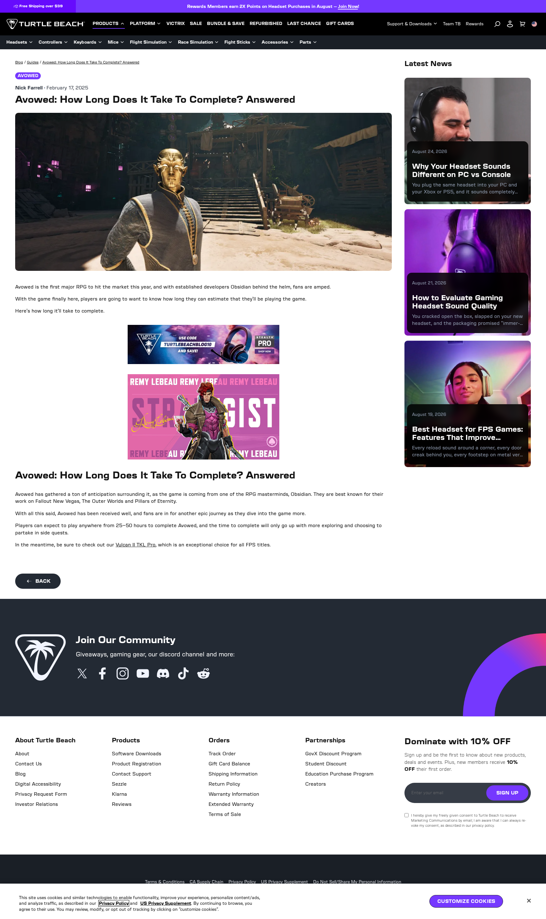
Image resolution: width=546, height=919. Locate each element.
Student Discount (326, 763)
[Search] (497, 24)
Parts (305, 42)
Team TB (452, 24)
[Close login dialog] (331, 606)
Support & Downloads (409, 24)
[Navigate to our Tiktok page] (183, 674)
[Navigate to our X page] (82, 674)
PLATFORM (142, 23)
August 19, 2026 (429, 414)
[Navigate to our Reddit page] (203, 674)
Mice (113, 42)
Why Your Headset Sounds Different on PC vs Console (461, 170)
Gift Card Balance (229, 763)
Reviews (121, 804)
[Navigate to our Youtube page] (142, 674)
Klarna (119, 794)
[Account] (510, 24)
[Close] (529, 901)
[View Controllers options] (66, 42)
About (22, 753)
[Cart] (522, 24)
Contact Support (131, 773)
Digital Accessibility (38, 784)
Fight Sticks (237, 42)
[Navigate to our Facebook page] (102, 674)
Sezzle (119, 784)
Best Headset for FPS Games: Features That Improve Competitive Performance (467, 437)
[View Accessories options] (291, 42)
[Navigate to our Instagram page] (122, 674)
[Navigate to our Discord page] (163, 674)
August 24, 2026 (429, 151)
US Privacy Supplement (284, 882)
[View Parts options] (315, 42)
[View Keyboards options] (100, 42)
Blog (20, 773)
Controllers (50, 42)
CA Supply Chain (206, 882)
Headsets (16, 42)
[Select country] (534, 24)
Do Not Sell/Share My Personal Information (357, 882)
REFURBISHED (266, 23)
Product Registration (136, 763)
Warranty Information (234, 794)
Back (43, 581)
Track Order (222, 753)
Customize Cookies (466, 901)
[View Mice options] (122, 42)
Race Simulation (195, 42)
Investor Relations (36, 804)
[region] (273, 901)
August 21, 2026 (429, 283)
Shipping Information (233, 773)
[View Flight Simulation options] (170, 42)
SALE (196, 23)
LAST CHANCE (304, 23)
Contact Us (28, 763)
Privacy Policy (242, 882)
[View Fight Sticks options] (254, 42)
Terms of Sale (225, 814)
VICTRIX (176, 23)
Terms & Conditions (165, 882)
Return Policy (224, 784)
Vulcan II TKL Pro (135, 545)
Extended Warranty (231, 804)
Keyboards (85, 42)
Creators (315, 784)
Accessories (275, 42)
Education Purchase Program (339, 773)
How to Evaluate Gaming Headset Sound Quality (457, 301)
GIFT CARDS (340, 23)
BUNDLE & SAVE (226, 23)
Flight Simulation (148, 42)
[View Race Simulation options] (216, 42)
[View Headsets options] (30, 42)
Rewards (474, 24)
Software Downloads (136, 753)
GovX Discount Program (333, 753)
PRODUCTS (105, 23)
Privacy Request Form (41, 794)
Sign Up (507, 793)
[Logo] (45, 24)
